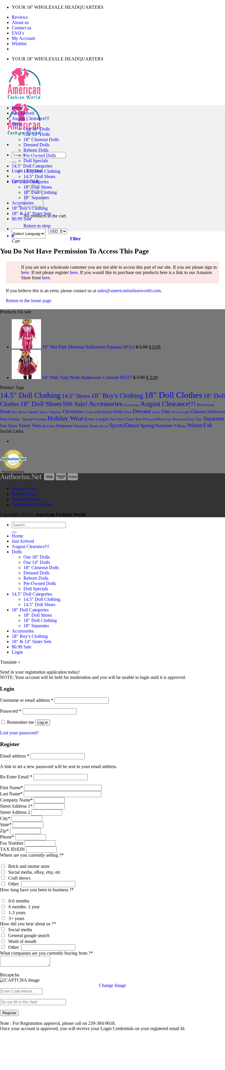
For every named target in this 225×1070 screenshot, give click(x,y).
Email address (14, 755)
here (25, 272)
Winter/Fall (199, 425)
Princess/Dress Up (157, 419)
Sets (3, 425)
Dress (127, 412)
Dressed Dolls (36, 144)
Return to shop (37, 225)
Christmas (73, 411)
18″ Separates (36, 625)
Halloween (216, 411)
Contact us (21, 27)
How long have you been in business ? (37, 889)
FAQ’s (18, 33)
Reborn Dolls (35, 150)
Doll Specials (35, 160)
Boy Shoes (19, 412)
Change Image (112, 985)
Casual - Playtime (50, 412)
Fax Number (11, 843)
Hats (3, 419)
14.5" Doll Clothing (30, 395)
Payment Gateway (13, 471)
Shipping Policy (26, 499)
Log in (43, 722)
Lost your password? (19, 732)
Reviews (20, 17)
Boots (5, 411)
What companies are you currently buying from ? (46, 953)
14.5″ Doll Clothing (41, 171)
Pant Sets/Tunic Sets (126, 419)
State (5, 824)
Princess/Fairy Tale (187, 419)
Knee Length (96, 419)
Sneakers (81, 426)
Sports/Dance (124, 425)
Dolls (17, 123)
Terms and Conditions (32, 504)
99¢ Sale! (75, 404)
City (5, 818)
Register (9, 1013)
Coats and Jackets (99, 412)
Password (10, 711)
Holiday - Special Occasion (27, 419)
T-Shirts (180, 426)
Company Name (16, 799)
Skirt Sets (48, 426)
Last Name (11, 793)
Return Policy (24, 493)
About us (20, 22)
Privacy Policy (25, 488)
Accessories (23, 202)
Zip (4, 830)
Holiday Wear (65, 418)
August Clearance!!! (30, 118)
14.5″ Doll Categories (32, 165)
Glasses (198, 411)
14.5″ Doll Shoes (39, 176)
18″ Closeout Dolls (41, 139)
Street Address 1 (16, 806)
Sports (93, 426)
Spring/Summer (156, 425)
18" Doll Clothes (173, 395)
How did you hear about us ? (28, 923)
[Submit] (14, 162)
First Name (11, 787)
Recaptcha (9, 974)
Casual (32, 412)
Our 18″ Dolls (36, 128)
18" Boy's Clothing (117, 395)
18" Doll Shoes (41, 404)
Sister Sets (30, 425)
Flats (165, 411)
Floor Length (180, 412)
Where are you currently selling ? (32, 855)
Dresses (141, 411)
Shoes (13, 425)
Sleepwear (64, 426)
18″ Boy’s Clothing (30, 208)
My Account (23, 38)
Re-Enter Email (16, 776)
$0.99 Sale (21, 218)
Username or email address (26, 700)
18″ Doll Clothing (40, 620)
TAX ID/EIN (12, 849)
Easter (156, 412)
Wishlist (19, 43)
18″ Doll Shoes (37, 615)
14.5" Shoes (76, 396)
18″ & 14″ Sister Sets (31, 213)
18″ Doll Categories (30, 181)
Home (17, 107)
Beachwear (205, 405)
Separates (213, 418)
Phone (7, 836)
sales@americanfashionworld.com (129, 290)
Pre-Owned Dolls (39, 155)
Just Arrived (23, 113)
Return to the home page (28, 300)
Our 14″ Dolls (36, 134)
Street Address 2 (15, 812)
